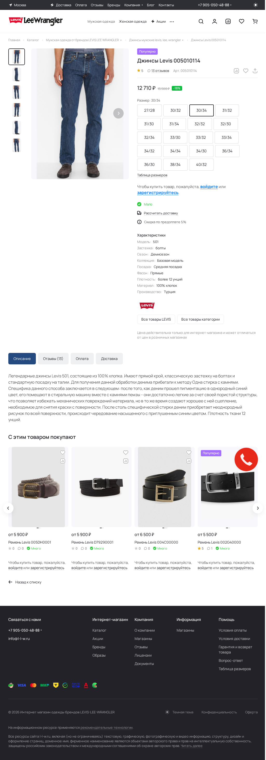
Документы (144, 663)
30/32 (175, 110)
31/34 (174, 124)
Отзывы (141, 646)
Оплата (82, 358)
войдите (209, 186)
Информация (189, 619)
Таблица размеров (235, 668)
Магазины (143, 638)
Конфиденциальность (219, 712)
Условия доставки (234, 638)
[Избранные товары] (241, 21)
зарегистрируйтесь (157, 192)
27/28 (149, 110)
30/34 (201, 110)
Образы (98, 655)
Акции (97, 638)
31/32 (227, 110)
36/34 (227, 151)
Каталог (99, 630)
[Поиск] (201, 21)
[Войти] (214, 21)
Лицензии (143, 655)
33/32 (201, 137)
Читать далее (192, 745)
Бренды (98, 646)
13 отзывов (160, 70)
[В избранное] (245, 70)
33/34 (227, 137)
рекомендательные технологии (106, 727)
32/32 (200, 124)
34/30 (201, 151)
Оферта (251, 712)
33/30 (175, 137)
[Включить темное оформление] (256, 5)
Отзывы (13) (53, 358)
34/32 (149, 151)
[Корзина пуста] (255, 21)
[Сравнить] (236, 70)
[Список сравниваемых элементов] (228, 21)
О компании (145, 630)
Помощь (226, 619)
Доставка (109, 358)
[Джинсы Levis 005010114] (80, 113)
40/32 (201, 164)
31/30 (149, 124)
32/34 (149, 137)
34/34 (175, 151)
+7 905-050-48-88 (213, 4)
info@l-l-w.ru (19, 638)
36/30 (149, 164)
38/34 (175, 164)
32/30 (226, 124)
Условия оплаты (233, 630)
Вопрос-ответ (231, 660)
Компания (144, 619)
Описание (22, 358)
